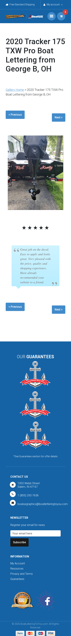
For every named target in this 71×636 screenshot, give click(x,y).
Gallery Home (15, 90)
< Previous (15, 114)
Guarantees (17, 579)
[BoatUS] (35, 16)
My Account (17, 563)
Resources (16, 568)
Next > (59, 117)
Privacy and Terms (21, 573)
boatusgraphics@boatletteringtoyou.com (43, 504)
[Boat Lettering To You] (15, 16)
